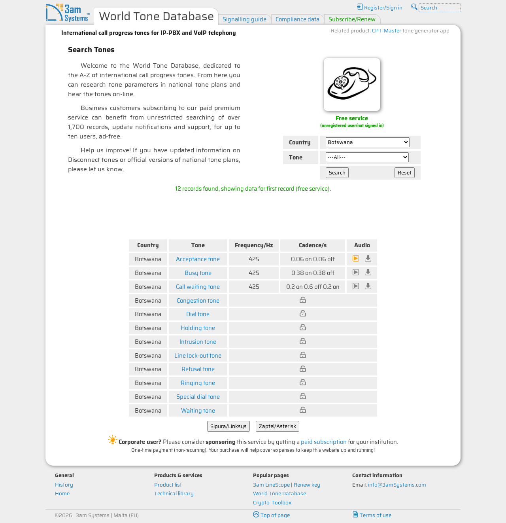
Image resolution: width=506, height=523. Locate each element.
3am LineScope (271, 485)
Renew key (307, 485)
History (64, 485)
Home (62, 493)
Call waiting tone (198, 286)
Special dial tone (198, 396)
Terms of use (375, 515)
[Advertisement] (253, 214)
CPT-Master (386, 31)
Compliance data (297, 19)
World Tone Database (279, 493)
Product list (168, 485)
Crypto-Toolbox (272, 502)
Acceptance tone (198, 258)
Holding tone (198, 327)
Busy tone (198, 272)
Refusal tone (198, 368)
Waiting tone (198, 410)
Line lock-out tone (197, 355)
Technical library (174, 493)
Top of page (274, 515)
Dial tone (198, 313)
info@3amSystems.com (397, 485)
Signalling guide (244, 19)
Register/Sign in (382, 8)
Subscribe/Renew (352, 19)
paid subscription (324, 441)
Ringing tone (198, 382)
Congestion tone (198, 300)
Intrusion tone (197, 341)
